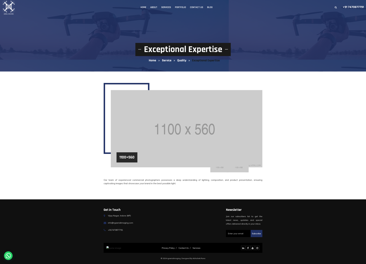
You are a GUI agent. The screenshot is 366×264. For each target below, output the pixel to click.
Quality (181, 60)
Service (166, 60)
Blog (210, 7)
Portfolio (180, 7)
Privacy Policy (168, 248)
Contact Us (196, 7)
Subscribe (256, 233)
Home (143, 7)
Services (166, 7)
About (153, 7)
